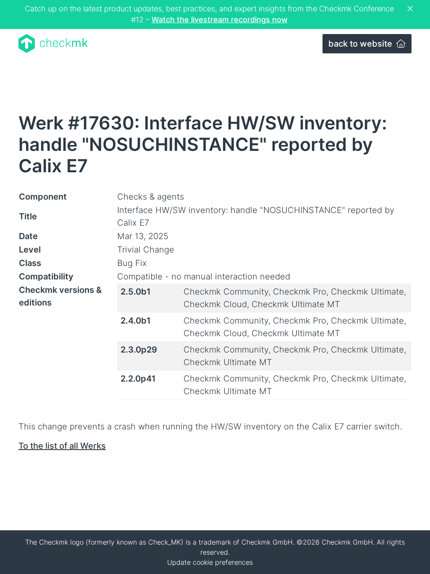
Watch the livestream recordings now (220, 19)
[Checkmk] (53, 43)
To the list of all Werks (62, 446)
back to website (361, 44)
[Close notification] (411, 8)
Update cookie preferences (210, 562)
